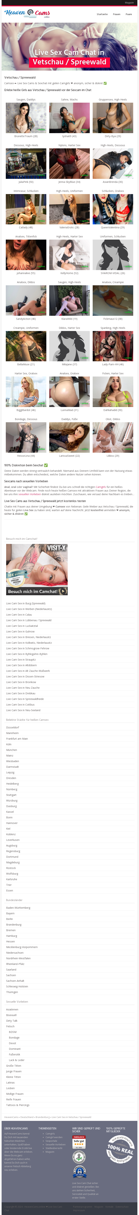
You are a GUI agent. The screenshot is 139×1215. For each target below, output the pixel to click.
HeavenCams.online (34, 1206)
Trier (9, 885)
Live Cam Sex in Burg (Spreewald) (25, 603)
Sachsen (11, 975)
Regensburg (13, 851)
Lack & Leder (16, 1060)
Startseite (102, 14)
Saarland (11, 969)
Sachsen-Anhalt (15, 980)
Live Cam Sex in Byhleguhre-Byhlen (26, 654)
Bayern (10, 913)
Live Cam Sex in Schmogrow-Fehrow (27, 648)
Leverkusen (13, 840)
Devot (12, 1043)
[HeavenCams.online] (29, 14)
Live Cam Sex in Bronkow (21, 682)
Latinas (10, 1082)
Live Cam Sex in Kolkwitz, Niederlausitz (29, 642)
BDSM (12, 1032)
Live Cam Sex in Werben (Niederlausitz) (29, 609)
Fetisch (10, 1026)
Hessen (10, 941)
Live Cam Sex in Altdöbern (21, 665)
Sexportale (51, 1140)
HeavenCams (11, 1117)
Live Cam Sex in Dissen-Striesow (25, 676)
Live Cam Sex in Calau (19, 614)
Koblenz (11, 834)
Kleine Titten (13, 1077)
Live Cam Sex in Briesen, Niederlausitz (28, 637)
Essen (9, 890)
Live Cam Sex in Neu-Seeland (23, 710)
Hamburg (11, 936)
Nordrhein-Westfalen (18, 958)
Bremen (11, 930)
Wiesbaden (12, 761)
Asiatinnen (12, 1009)
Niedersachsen (15, 952)
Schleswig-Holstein (17, 986)
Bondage (14, 1037)
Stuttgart (11, 795)
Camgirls (101, 487)
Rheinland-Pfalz (15, 964)
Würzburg (11, 800)
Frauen (116, 14)
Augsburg (11, 845)
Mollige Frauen (15, 1093)
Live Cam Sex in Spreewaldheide (25, 699)
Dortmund (12, 856)
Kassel (10, 811)
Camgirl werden (54, 1137)
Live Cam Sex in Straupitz (21, 659)
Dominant (15, 1048)
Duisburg (11, 806)
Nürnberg (11, 789)
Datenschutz (122, 1206)
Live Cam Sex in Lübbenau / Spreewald (28, 620)
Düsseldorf (12, 727)
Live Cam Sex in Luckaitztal (22, 626)
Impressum (79, 1210)
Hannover (12, 823)
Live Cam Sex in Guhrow (20, 631)
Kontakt (109, 1206)
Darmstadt (12, 766)
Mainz (9, 755)
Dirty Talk (11, 1020)
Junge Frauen (14, 1071)
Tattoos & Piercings (18, 1105)
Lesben (10, 1088)
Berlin (9, 919)
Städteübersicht (54, 1148)
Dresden (11, 778)
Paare (129, 14)
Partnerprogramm (82, 1206)
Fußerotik (14, 1054)
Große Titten (13, 1065)
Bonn (9, 817)
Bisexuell (11, 1015)
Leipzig (10, 772)
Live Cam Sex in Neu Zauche (23, 687)
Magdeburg (13, 862)
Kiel (8, 828)
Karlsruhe (11, 879)
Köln (8, 744)
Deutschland (26, 1117)
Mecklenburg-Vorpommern (22, 947)
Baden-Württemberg (18, 907)
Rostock (11, 868)
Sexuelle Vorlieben (56, 1144)
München (11, 750)
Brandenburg (13, 924)
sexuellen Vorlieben (29, 494)
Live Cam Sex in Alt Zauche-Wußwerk (28, 671)
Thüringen (12, 992)
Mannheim (12, 733)
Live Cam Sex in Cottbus (20, 704)
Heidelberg (12, 783)
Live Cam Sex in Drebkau (20, 693)
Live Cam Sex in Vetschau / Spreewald (71, 1117)
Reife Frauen (13, 1099)
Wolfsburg (12, 873)
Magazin (129, 2)
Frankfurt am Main (17, 738)
